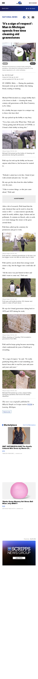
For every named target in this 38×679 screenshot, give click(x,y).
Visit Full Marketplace (29, 425)
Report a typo (6, 412)
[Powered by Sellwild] (33, 539)
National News (9, 17)
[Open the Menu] (3, 2)
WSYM (29, 404)
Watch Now (32, 3)
